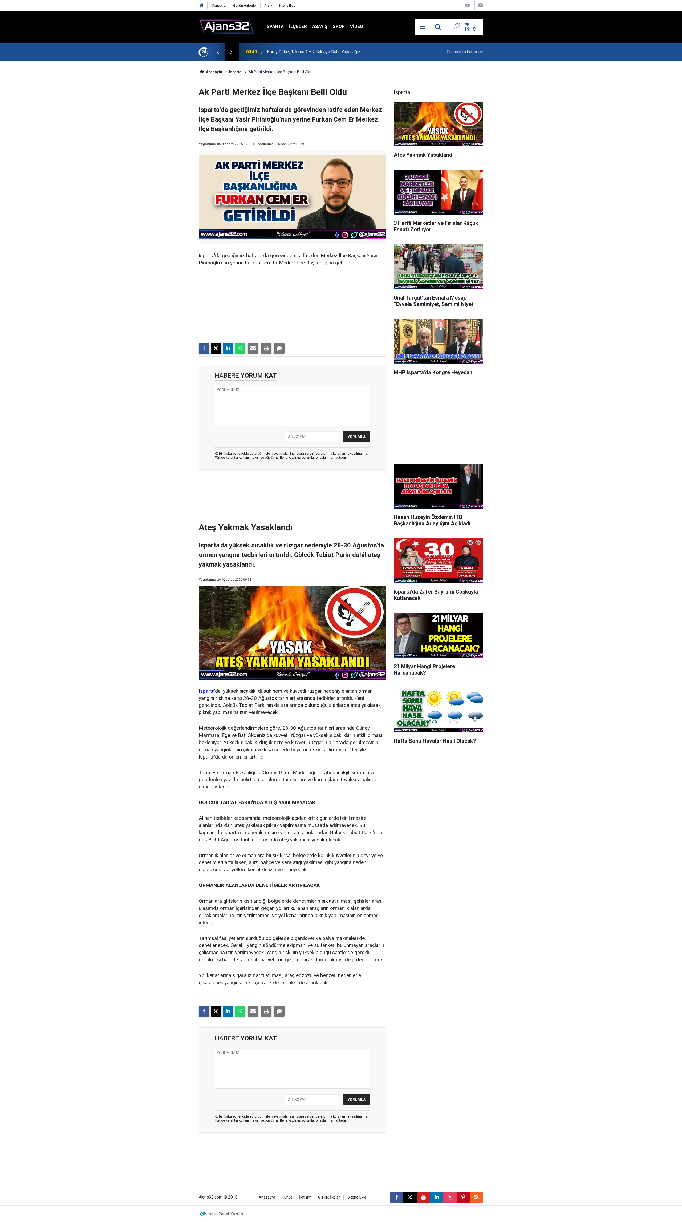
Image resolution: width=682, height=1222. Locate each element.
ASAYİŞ (319, 26)
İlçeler (298, 26)
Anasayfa (213, 72)
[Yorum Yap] (279, 348)
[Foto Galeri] (480, 5)
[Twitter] (216, 348)
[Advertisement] (173, 141)
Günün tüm (465, 51)
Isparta (274, 26)
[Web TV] (467, 5)
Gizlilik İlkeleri (329, 1197)
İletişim (305, 1197)
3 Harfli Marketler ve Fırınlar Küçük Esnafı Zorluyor (313, 51)
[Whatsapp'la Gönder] (240, 348)
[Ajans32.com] (227, 26)
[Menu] (422, 27)
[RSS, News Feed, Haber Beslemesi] (476, 1197)
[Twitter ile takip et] (410, 1197)
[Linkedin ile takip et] (436, 1197)
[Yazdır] (266, 348)
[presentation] (218, 52)
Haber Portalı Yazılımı (226, 1214)
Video (356, 26)
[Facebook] (204, 348)
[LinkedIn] (228, 348)
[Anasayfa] (202, 5)
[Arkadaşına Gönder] (253, 348)
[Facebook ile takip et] (396, 1197)
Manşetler (218, 5)
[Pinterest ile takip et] (463, 1197)
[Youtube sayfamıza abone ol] (423, 1197)
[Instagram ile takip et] (450, 1197)
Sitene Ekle (287, 5)
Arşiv (268, 5)
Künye (287, 1197)
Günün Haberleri (245, 5)
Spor (339, 26)
